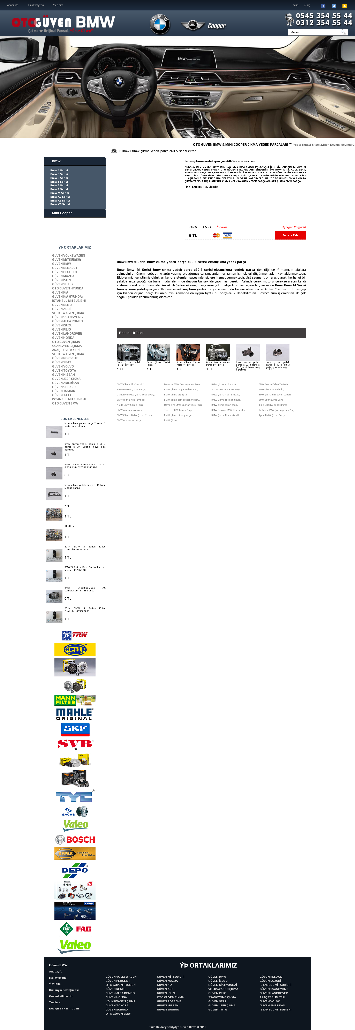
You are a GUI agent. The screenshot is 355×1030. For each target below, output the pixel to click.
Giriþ (296, 5)
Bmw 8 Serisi (59, 189)
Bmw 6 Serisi (59, 181)
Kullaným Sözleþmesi (64, 990)
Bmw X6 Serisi (60, 204)
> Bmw (124, 151)
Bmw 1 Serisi (59, 170)
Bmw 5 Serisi (59, 178)
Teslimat (55, 1002)
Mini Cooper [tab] (62, 213)
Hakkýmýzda (36, 5)
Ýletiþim (58, 5)
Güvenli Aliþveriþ (61, 996)
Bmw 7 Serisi (59, 185)
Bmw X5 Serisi (60, 200)
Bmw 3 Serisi (59, 174)
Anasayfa (12, 5)
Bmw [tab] (56, 161)
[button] (3, 87)
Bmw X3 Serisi (60, 196)
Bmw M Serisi (59, 193)
